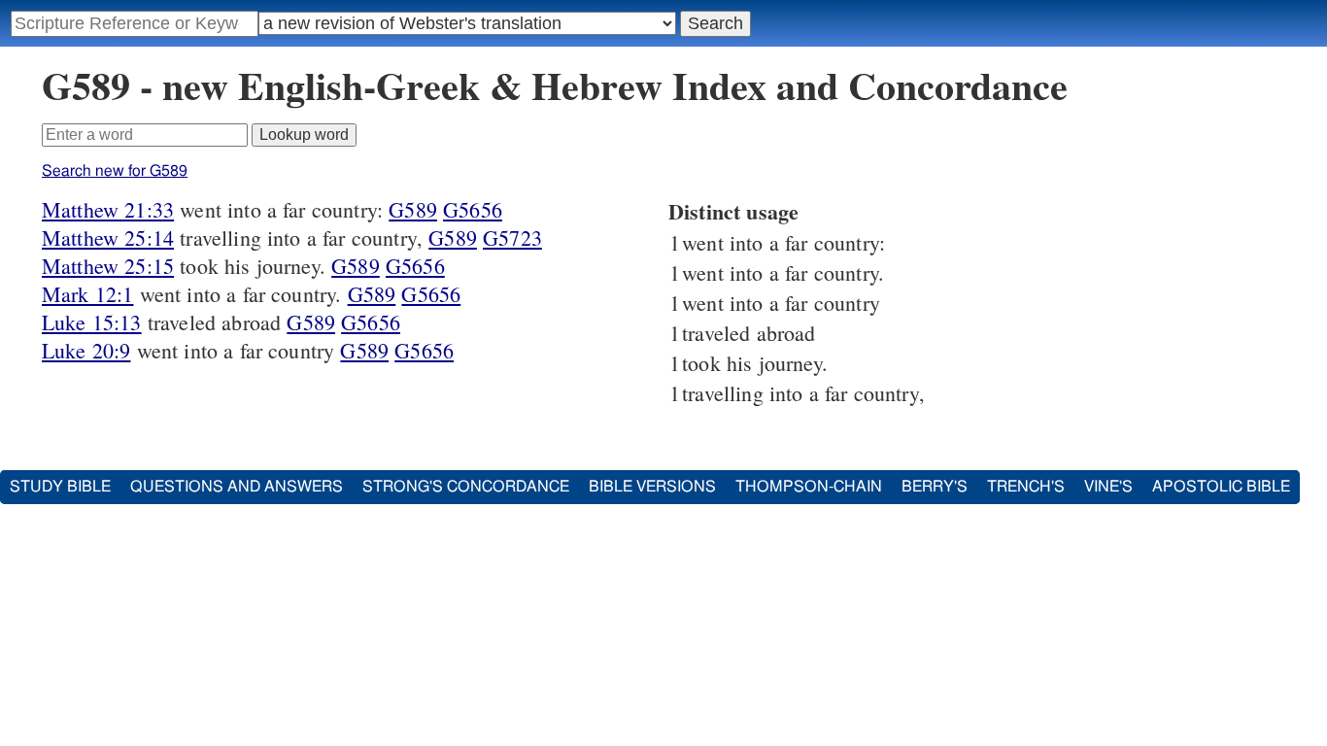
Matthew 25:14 (108, 237)
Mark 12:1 (87, 294)
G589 (413, 209)
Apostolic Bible (1221, 486)
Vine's (1108, 486)
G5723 (512, 237)
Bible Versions (652, 486)
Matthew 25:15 (108, 266)
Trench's (1026, 486)
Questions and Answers (236, 486)
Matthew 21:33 (108, 209)
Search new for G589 (114, 171)
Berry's (935, 486)
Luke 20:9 (86, 350)
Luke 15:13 (92, 322)
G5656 (472, 209)
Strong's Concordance (465, 486)
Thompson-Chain (808, 486)
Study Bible (60, 486)
